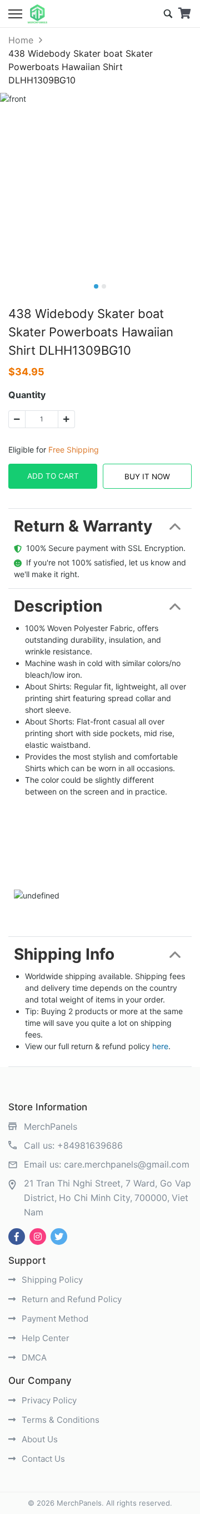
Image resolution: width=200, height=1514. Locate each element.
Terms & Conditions (59, 1419)
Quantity (27, 394)
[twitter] (59, 1236)
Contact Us (42, 1458)
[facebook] (16, 1236)
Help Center (44, 1338)
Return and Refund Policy (70, 1299)
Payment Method (53, 1318)
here (160, 1046)
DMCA (33, 1357)
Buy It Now (147, 476)
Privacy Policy (48, 1400)
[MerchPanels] (37, 13)
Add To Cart (53, 475)
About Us (38, 1439)
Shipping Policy (51, 1279)
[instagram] (37, 1236)
